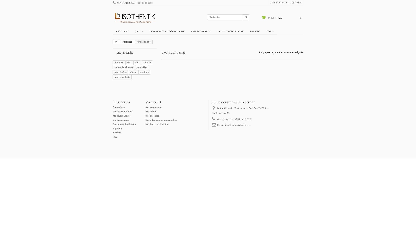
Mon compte (154, 102)
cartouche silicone (124, 67)
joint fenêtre (121, 72)
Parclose (119, 62)
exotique (144, 72)
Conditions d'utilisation (124, 124)
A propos (117, 128)
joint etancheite (122, 77)
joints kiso (142, 67)
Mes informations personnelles (161, 120)
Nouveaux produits (122, 111)
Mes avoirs (150, 111)
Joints (139, 31)
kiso (129, 62)
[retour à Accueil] (116, 42)
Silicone (255, 31)
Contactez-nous (279, 3)
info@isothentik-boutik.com (238, 125)
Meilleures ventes (121, 116)
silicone (147, 62)
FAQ (115, 137)
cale (137, 62)
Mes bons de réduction (157, 124)
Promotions (119, 107)
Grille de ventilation (230, 31)
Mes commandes (153, 107)
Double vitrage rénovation (167, 31)
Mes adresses (152, 116)
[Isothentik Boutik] (143, 18)
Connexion (296, 3)
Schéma (117, 132)
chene (133, 72)
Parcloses (122, 31)
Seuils (270, 31)
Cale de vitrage (200, 31)
